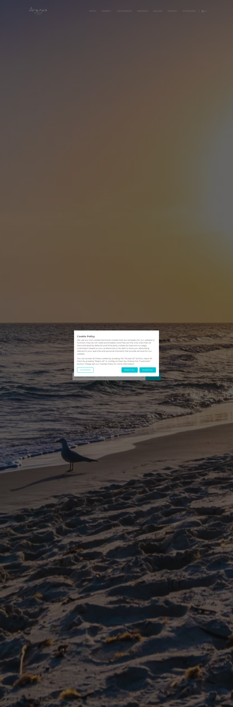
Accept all (147, 370)
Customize (85, 370)
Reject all (129, 370)
